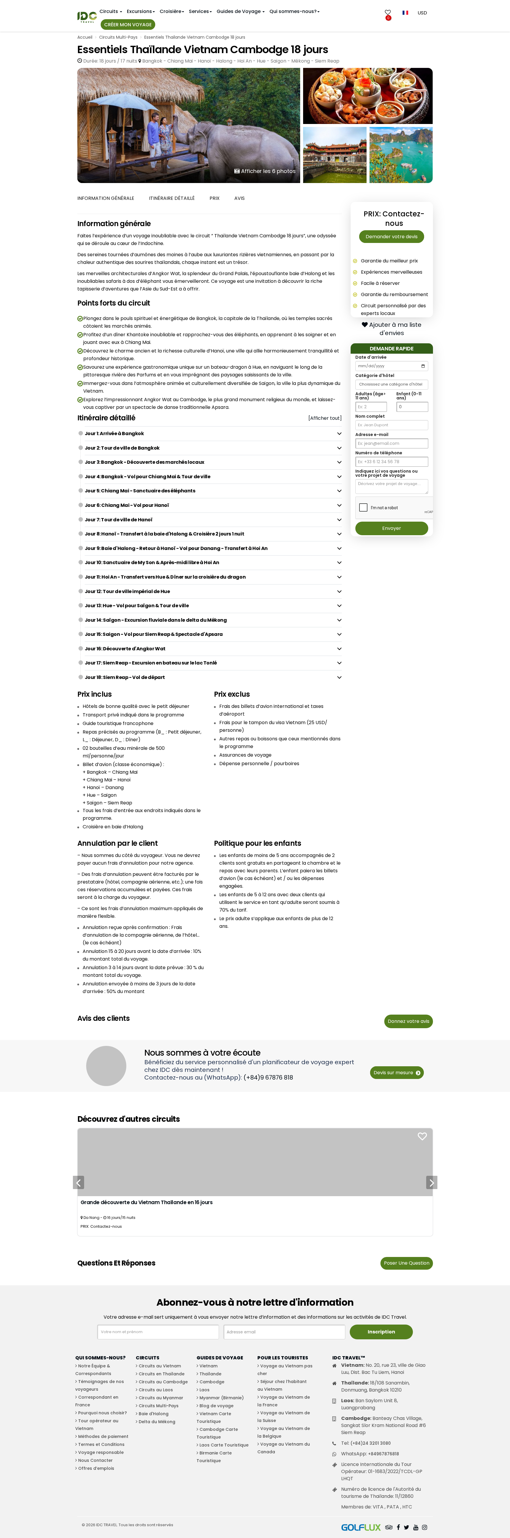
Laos (205, 1390)
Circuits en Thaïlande (161, 1374)
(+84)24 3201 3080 (370, 1443)
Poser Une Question (406, 1263)
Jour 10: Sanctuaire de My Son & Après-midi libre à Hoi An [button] (152, 562)
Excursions (139, 11)
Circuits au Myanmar (161, 1398)
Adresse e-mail (371, 435)
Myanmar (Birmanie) (222, 1398)
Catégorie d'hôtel (374, 376)
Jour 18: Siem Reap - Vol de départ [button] (125, 677)
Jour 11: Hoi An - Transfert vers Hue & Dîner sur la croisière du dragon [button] (165, 577)
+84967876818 (383, 1454)
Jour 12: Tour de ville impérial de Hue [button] (127, 591)
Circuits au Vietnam (160, 1366)
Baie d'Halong (154, 1414)
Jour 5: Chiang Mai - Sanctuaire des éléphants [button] (140, 490)
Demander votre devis (392, 236)
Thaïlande (210, 1374)
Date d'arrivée (371, 357)
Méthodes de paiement (103, 1436)
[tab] (213, 433)
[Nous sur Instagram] (424, 1528)
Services (199, 11)
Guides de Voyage (239, 11)
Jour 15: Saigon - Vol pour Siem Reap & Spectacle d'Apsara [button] (154, 634)
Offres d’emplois (96, 1468)
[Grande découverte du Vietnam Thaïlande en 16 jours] (255, 1161)
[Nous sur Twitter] (406, 1528)
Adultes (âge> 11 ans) (370, 396)
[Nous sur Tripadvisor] (389, 1528)
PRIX (215, 198)
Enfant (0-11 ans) (408, 396)
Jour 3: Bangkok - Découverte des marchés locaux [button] (144, 462)
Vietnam (209, 1366)
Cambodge (212, 1382)
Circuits (109, 11)
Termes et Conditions (101, 1444)
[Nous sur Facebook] (398, 1528)
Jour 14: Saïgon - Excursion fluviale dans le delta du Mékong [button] (156, 620)
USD (422, 12)
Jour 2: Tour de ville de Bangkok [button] (122, 448)
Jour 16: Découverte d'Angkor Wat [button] (125, 648)
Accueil (84, 37)
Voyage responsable (101, 1452)
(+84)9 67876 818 (268, 1077)
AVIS (239, 198)
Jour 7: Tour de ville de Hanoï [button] (119, 519)
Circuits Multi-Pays (118, 37)
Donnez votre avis (408, 1021)
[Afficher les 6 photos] (188, 125)
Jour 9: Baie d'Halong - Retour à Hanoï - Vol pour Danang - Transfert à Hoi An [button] (176, 548)
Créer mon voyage (128, 24)
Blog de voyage (216, 1406)
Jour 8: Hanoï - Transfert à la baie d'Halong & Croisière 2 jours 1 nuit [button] (164, 533)
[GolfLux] (361, 1528)
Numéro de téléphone (378, 453)
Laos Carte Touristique (224, 1445)
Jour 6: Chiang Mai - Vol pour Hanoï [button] (127, 505)
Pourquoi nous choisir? (102, 1413)
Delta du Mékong (157, 1422)
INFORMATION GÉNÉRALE (105, 198)
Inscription (381, 1331)
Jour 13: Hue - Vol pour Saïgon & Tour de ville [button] (137, 605)
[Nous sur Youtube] (415, 1528)
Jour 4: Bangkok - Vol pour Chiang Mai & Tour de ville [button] (147, 476)
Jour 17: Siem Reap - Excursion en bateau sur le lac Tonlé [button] (151, 662)
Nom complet (370, 416)
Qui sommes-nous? (293, 11)
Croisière (170, 11)
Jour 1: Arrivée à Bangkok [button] (114, 433)
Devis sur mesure (394, 1072)
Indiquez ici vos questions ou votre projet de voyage (386, 473)
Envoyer (391, 528)
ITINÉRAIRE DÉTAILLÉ (172, 198)
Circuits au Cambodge (163, 1382)
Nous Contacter (95, 1460)
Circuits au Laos (156, 1390)
